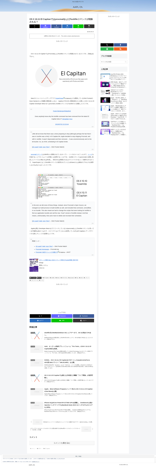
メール (42, 280)
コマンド (87, 277)
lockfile (52, 277)
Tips (77, 277)
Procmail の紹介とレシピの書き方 (47, 252)
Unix (82, 277)
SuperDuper (59, 98)
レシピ (90, 154)
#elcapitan (65, 119)
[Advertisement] (61, 46)
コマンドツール (34, 280)
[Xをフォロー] (107, 45)
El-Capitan (46, 277)
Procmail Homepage (42, 249)
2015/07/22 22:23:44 (62, 124)
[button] (89, 26)
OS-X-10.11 (64, 277)
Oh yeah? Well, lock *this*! (41, 147)
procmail (72, 277)
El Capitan (33, 277)
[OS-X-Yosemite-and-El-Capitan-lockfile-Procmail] (61, 185)
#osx (70, 119)
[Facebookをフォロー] (120, 45)
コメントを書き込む (62, 443)
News (40, 277)
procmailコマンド (36, 154)
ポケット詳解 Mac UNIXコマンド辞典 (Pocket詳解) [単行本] (58, 260)
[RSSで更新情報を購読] (120, 49)
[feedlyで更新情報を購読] (107, 49)
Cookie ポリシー (35, 461)
